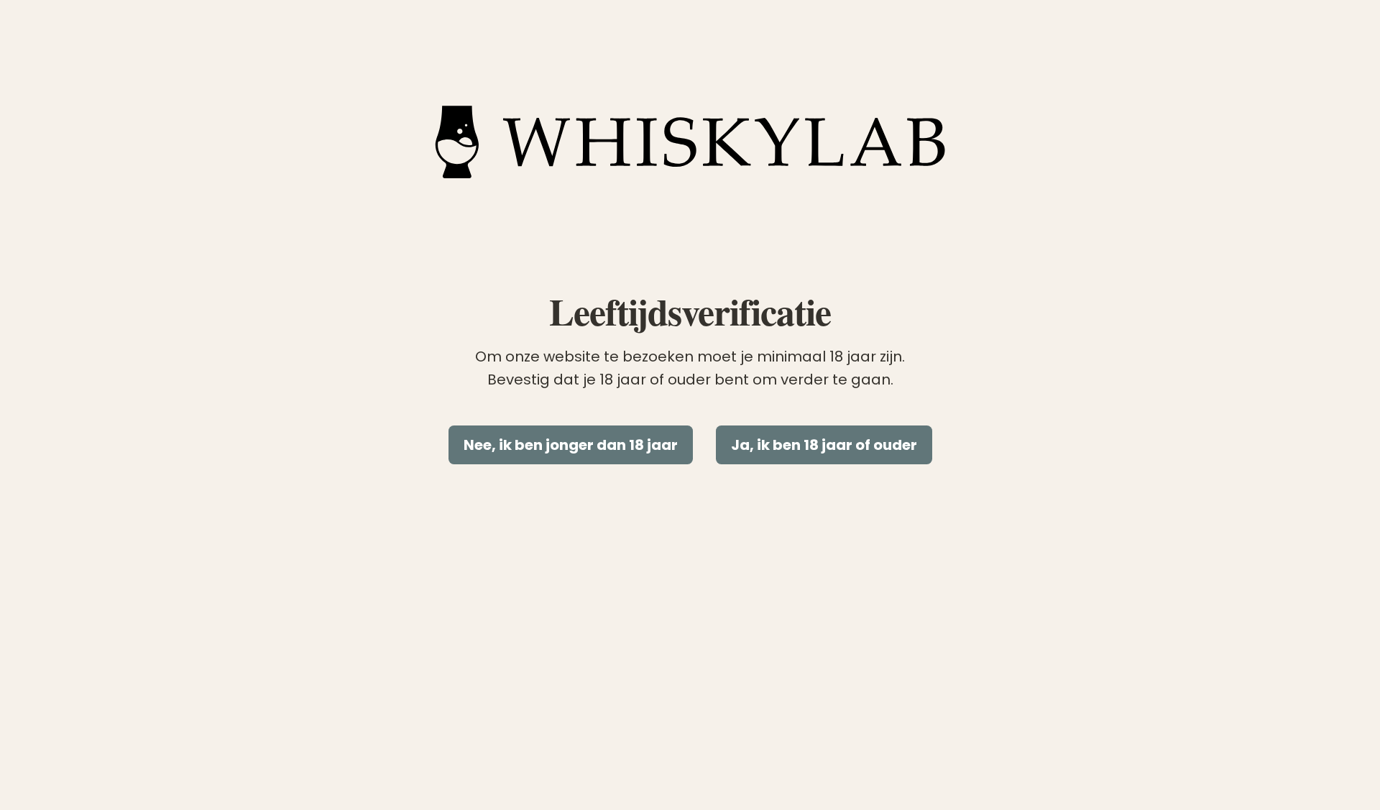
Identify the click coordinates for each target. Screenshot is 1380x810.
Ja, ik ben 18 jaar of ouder (824, 445)
